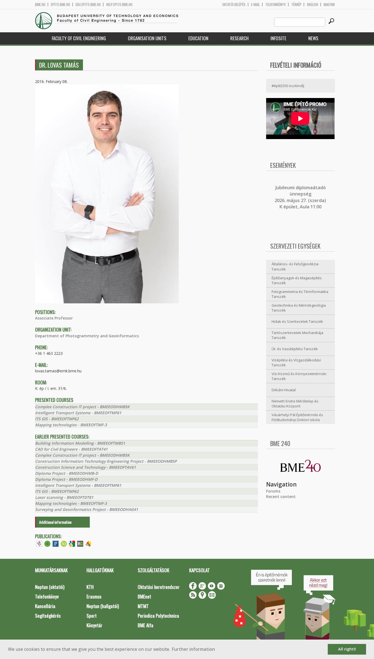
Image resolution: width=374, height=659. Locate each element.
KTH (90, 586)
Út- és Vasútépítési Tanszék (295, 348)
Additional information (55, 522)
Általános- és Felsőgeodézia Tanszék (295, 266)
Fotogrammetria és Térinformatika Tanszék (300, 294)
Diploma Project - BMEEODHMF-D (66, 479)
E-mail (255, 4)
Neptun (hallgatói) (103, 606)
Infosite (278, 38)
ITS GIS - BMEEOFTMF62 (57, 418)
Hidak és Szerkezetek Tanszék (297, 321)
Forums (273, 491)
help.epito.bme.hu (119, 4)
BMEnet (144, 596)
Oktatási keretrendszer (159, 586)
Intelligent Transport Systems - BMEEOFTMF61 (78, 412)
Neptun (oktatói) (49, 586)
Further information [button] (193, 649)
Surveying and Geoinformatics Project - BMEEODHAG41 (86, 509)
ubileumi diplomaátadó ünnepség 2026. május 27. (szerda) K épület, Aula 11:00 (300, 197)
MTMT (143, 606)
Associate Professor (54, 318)
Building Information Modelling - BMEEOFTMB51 (80, 443)
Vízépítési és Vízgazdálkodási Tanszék (296, 363)
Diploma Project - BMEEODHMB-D (66, 473)
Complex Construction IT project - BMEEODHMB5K (82, 406)
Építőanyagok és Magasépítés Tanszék (297, 280)
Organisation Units (147, 38)
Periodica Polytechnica (158, 615)
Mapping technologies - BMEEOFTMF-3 (71, 424)
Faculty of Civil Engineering (79, 38)
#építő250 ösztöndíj (288, 85)
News (313, 38)
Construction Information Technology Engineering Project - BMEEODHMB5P (106, 461)
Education (198, 38)
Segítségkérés (48, 615)
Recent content (281, 496)
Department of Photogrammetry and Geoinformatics (87, 335)
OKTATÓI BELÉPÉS (234, 4)
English (312, 4)
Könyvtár (94, 625)
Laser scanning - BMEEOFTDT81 (64, 497)
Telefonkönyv (275, 4)
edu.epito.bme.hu (88, 4)
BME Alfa (145, 625)
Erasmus (94, 596)
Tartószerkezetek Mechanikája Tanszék (297, 335)
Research (239, 38)
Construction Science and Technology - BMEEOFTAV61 (85, 467)
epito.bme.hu (60, 4)
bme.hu (40, 4)
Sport (92, 615)
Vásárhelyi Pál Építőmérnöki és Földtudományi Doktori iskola (297, 417)
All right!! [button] (347, 649)
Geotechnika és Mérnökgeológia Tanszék (299, 308)
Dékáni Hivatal (284, 389)
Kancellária (45, 606)
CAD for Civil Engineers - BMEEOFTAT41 (71, 449)
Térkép (296, 4)
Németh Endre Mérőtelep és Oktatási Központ (295, 404)
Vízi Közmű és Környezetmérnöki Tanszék (299, 376)
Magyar (329, 4)
